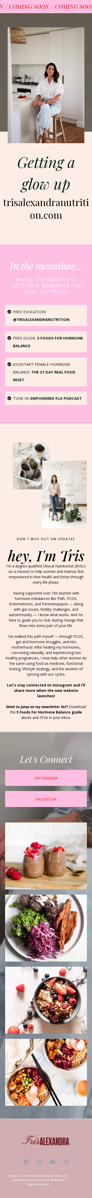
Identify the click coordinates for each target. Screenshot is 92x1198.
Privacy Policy (52, 1176)
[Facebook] (26, 1162)
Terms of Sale (31, 1176)
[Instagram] (39, 1162)
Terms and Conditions (27, 1180)
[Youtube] (52, 1162)
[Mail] (66, 1162)
